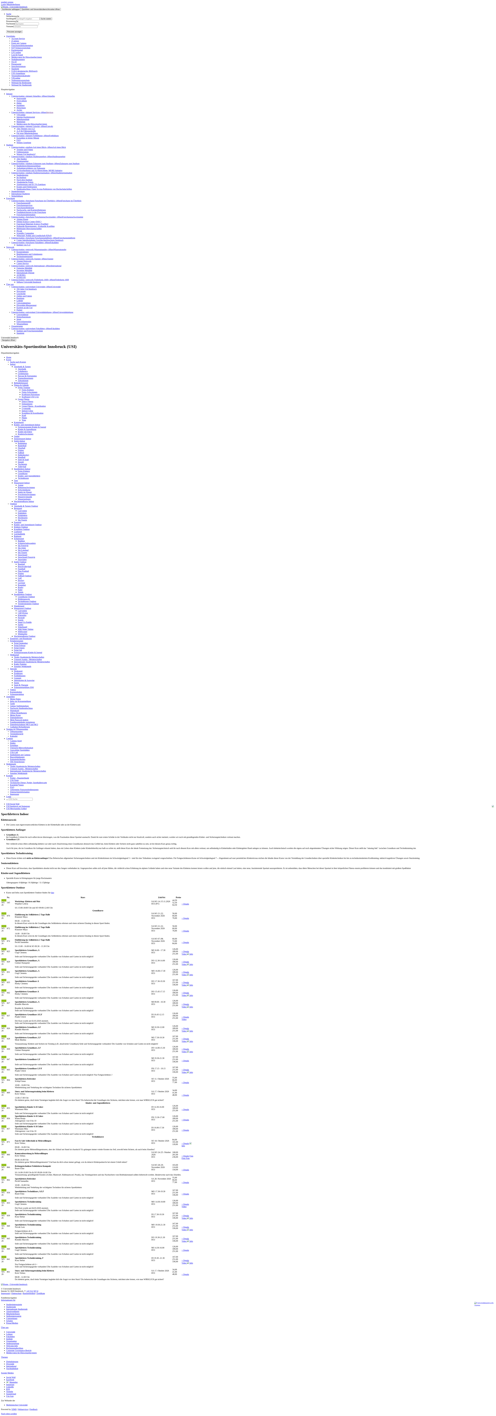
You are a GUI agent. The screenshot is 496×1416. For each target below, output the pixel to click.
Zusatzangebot (22, 161)
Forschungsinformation (26, 215)
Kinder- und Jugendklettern (29, 476)
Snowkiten (22, 559)
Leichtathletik (19, 534)
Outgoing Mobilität (24, 268)
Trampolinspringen (25, 378)
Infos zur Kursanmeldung (20, 701)
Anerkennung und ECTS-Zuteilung (31, 184)
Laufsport (18, 532)
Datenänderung (16, 717)
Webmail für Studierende (21, 85)
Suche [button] (8, 14)
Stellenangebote (12, 1343)
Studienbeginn (22, 175)
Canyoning (22, 511)
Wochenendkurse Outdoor (24, 636)
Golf (20, 578)
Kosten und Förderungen (27, 187)
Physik (19, 231)
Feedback (33, 1409)
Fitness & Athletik (21, 385)
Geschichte (21, 294)
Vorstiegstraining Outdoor (28, 604)
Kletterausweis (24, 599)
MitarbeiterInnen (13, 1314)
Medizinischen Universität (17, 1405)
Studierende (11, 1307)
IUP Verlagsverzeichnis (20, 48)
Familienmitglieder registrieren (22, 722)
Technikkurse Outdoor (27, 601)
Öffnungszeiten (16, 731)
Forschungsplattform (66, 238)
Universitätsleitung (65, 312)
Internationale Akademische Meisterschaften (32, 662)
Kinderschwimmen (25, 434)
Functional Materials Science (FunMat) (32, 224)
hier (52, 893)
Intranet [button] (9, 94)
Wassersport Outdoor (22, 608)
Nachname (10, 24)
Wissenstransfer (60, 249)
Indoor (13, 364)
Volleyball (22, 466)
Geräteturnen (23, 373)
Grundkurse (23, 473)
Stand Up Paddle (25, 622)
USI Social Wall (12, 804)
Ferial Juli (18, 650)
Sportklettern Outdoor (23, 594)
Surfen (20, 624)
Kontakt (9, 776)
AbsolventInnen (12, 1311)
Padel (20, 590)
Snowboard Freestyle (26, 557)
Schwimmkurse (24, 490)
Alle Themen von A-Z (26, 129)
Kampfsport (19, 422)
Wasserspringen (24, 499)
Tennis (20, 592)
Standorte (15, 69)
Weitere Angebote (24, 143)
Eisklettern (22, 513)
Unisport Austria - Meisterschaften (28, 659)
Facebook (10, 1380)
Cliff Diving (23, 613)
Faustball (21, 569)
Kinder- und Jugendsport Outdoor (28, 525)
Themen (4, 1357)
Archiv (19, 110)
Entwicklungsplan (24, 321)
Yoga (24, 420)
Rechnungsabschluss (14, 1348)
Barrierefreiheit (29, 1293)
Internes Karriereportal (26, 117)
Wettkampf (14, 655)
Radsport (17, 536)
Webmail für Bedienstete (21, 83)
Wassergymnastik (25, 497)
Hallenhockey (23, 455)
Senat (19, 319)
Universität (56, 287)
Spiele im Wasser (25, 492)
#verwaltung (22, 101)
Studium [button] (9, 145)
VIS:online (15, 78)
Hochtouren (23, 518)
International (56, 266)
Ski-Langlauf (23, 550)
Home (8, 357)
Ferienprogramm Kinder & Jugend (32, 427)
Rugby (20, 587)
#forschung (21, 108)
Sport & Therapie (21, 685)
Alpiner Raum (22, 219)
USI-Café (14, 752)
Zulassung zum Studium (69, 163)
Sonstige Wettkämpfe (22, 666)
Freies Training (24, 387)
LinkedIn (10, 1387)
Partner (19, 310)
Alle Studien (22, 159)
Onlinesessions (23, 152)
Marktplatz (21, 122)
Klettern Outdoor (21, 527)
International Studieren (20, 194)
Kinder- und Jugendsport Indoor (27, 425)
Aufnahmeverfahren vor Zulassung (31, 168)
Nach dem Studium (24, 180)
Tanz (16, 480)
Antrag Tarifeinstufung (19, 706)
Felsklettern (22, 515)
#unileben (21, 105)
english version (7, 2)
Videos (13, 690)
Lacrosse (21, 583)
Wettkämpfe (11, 764)
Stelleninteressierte (13, 1316)
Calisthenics (23, 371)
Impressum (14, 794)
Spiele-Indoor (19, 441)
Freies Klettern (28, 390)
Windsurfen (22, 634)
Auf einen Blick (59, 147)
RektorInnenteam (24, 317)
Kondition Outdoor (22, 529)
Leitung (9, 1334)
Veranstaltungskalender (20, 76)
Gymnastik (26, 408)
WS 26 (3, 903)
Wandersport (19, 606)
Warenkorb (14, 710)
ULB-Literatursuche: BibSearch (24, 71)
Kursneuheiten (16, 692)
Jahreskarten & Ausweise (24, 680)
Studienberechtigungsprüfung (29, 166)
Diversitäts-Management (26, 305)
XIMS (14, 1409)
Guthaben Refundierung (20, 727)
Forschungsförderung (25, 208)
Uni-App (10, 1396)
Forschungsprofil (23, 203)
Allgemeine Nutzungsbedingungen (24, 790)
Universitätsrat (22, 314)
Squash (21, 462)
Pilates (24, 418)
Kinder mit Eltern (25, 432)
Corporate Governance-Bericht (18, 1350)
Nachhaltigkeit (12, 1368)
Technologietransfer (25, 256)
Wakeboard (22, 627)
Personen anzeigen (14, 32)
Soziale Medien (7, 1373)
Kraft (24, 415)
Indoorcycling (27, 411)
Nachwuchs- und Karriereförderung (31, 210)
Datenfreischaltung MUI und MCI (24, 724)
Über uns (5, 1327)
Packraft (21, 618)
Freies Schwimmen (29, 392)
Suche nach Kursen (18, 362)
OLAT (14, 62)
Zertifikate (41, 1293)
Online (17, 436)
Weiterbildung (17, 196)
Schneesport (19, 539)
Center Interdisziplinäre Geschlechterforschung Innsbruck (40, 240)
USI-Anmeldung (18, 73)
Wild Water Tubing (25, 629)
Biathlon (21, 541)
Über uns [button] (10, 284)
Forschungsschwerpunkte (72, 217)
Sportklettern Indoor (22, 469)
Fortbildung (54, 136)
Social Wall (11, 1377)
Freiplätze (14, 745)
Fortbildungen (19, 676)
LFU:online (16, 52)
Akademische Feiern (25, 182)
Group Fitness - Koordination (34, 406)
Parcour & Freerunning (27, 376)
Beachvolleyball (24, 566)
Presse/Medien (12, 1323)
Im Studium (21, 177)
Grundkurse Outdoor (26, 597)
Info (191, 954)
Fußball (21, 453)
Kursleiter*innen (17, 785)
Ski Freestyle (23, 545)
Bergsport (18, 508)
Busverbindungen (17, 757)
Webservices (23, 1409)
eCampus (15, 41)
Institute (9, 1339)
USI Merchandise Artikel (16, 808)
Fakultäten (54, 242)
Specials (13, 669)
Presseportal (16, 64)
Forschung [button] (10, 198)
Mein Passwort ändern (19, 720)
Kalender (14, 736)
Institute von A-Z (23, 245)
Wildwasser (22, 631)
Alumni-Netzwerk (24, 261)
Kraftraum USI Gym (30, 397)
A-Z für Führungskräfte (26, 131)
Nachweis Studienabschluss (21, 708)
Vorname (10, 26)
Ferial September (21, 643)
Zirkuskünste (23, 380)
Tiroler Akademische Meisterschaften (29, 657)
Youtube (9, 1391)
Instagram (10, 1384)
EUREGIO (21, 277)
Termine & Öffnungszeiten (17, 729)
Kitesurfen (22, 615)
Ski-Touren (22, 520)
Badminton (22, 443)
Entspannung (27, 404)
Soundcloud (11, 1394)
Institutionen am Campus (20, 755)
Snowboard (22, 555)
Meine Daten (15, 699)
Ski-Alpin (22, 548)
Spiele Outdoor (20, 562)
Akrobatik (22, 369)
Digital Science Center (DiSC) (29, 222)
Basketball (22, 446)
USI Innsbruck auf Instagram (18, 806)
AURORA (21, 275)
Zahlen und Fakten (24, 296)
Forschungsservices (24, 205)
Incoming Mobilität (24, 270)
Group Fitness (23, 399)
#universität (21, 98)
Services (49, 112)
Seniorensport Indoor (22, 439)
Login (8, 796)
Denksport (18, 671)
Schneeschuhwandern (27, 543)
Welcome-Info (12, 1346)
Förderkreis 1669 (62, 280)
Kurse (8, 360)
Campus (9, 738)
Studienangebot (59, 156)
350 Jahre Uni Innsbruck (27, 289)
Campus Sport (16, 741)
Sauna (16, 683)
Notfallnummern (18, 59)
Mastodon (13, 1382)
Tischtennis (22, 464)
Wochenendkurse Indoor (24, 501)
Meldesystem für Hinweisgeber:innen (26, 57)
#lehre (19, 103)
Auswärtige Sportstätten (20, 750)
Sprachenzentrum (18, 66)
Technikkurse (23, 478)
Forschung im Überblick (71, 201)
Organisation (11, 1341)
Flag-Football (23, 571)
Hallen (13, 743)
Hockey (21, 580)
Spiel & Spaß (23, 459)
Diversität (10, 1364)
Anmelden (10, 697)
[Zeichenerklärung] (3, 900)
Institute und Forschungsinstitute (30, 331)
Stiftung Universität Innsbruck (29, 282)
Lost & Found (17, 55)
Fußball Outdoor (24, 576)
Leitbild (20, 301)
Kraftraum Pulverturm (31, 394)
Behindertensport (21, 383)
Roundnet (22, 585)
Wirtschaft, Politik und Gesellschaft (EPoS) (34, 235)
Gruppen (17, 678)
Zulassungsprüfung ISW (24, 687)
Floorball (21, 448)
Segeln (20, 620)
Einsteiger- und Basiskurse (21, 638)
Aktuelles (51, 96)
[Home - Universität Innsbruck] (14, 7)
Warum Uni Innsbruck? (26, 154)
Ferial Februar (19, 645)
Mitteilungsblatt (23, 119)
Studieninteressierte (14, 1304)
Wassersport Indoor (22, 483)
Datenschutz (16, 1293)
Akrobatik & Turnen (22, 367)
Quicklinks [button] (10, 36)
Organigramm (17, 326)
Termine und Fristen (25, 149)
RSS (8, 1389)
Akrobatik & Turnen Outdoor (26, 506)
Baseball (21, 564)
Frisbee (21, 450)
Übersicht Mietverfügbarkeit (21, 748)
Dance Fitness (27, 401)
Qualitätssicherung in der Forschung (31, 212)
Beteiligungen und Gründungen (29, 254)
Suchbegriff (11, 19)
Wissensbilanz (22, 324)
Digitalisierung (12, 1361)
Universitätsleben (24, 303)
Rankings (20, 298)
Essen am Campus (18, 43)
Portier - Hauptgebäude (19, 778)
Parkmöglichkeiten (17, 759)
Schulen (9, 1321)
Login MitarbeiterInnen (10, 4)
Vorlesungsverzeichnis (20, 80)
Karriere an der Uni (24, 308)
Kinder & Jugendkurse (27, 429)
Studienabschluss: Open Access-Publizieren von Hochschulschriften (44, 189)
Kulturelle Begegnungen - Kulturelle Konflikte (36, 226)
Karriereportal (17, 50)
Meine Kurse (15, 715)
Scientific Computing (25, 233)
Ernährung (18, 673)
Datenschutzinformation (20, 792)
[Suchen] (7, 799)
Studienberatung (18, 191)
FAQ (19, 140)
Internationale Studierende (17, 1309)
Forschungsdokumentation (22, 45)
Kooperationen (23, 252)
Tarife (12, 704)
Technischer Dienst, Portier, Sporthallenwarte (28, 783)
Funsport (17, 522)
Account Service (18, 38)
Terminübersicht (16, 734)
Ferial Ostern (19, 648)
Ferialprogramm (16, 641)
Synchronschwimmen (27, 494)
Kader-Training (20, 664)
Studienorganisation (64, 173)
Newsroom (21, 291)
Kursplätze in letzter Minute (28, 138)
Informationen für (8, 1300)
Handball (21, 457)
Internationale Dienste (25, 273)
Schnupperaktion (17, 694)
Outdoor (13, 504)
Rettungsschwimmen (26, 487)
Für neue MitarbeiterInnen (27, 133)
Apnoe (20, 485)
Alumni (50, 259)
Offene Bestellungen (18, 713)
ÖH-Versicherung (17, 762)
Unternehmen (11, 1318)
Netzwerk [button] (10, 247)
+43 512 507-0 (32, 1291)
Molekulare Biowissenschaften (29, 228)
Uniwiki (49, 126)
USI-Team (14, 780)
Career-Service (23, 263)
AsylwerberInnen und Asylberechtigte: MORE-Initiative (39, 170)
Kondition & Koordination (32, 413)
